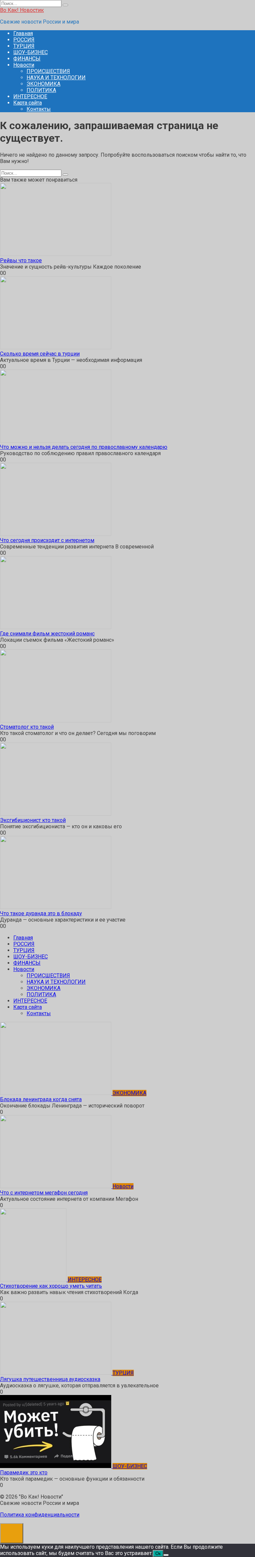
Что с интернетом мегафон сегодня (44, 1192)
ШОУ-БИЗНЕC (30, 52)
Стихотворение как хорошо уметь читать (51, 1286)
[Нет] (166, 1555)
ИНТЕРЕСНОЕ (30, 96)
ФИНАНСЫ (27, 58)
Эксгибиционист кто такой (33, 820)
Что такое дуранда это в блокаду (41, 913)
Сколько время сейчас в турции (40, 354)
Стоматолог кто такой (27, 727)
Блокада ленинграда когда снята (41, 1099)
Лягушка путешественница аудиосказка (50, 1379)
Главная (23, 33)
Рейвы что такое (21, 260)
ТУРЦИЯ (24, 46)
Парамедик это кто (23, 1472)
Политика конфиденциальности (39, 1515)
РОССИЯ (24, 40)
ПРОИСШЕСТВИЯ (48, 71)
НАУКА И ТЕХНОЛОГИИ (56, 77)
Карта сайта (27, 103)
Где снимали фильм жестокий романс (47, 633)
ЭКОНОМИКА (43, 84)
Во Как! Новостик (22, 10)
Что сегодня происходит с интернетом (47, 540)
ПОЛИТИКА (41, 90)
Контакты (39, 109)
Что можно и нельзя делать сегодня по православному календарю (83, 447)
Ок (158, 1553)
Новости (23, 65)
